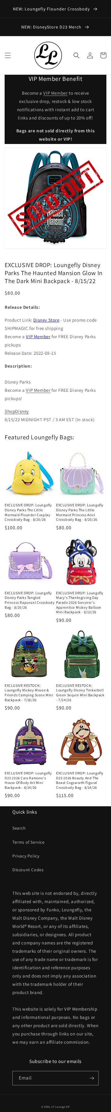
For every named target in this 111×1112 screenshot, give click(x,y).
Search (19, 828)
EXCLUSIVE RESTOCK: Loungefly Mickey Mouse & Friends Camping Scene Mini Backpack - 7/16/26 (29, 692)
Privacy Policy (25, 856)
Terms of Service (28, 842)
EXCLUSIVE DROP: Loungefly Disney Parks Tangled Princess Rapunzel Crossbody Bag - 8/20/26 (30, 600)
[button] (7, 55)
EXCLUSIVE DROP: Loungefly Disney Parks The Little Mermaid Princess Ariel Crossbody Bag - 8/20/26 (80, 512)
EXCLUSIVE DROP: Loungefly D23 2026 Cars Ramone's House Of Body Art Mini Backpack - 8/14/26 (28, 780)
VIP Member (55, 93)
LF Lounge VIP (60, 1106)
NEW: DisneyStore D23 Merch (52, 27)
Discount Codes (27, 869)
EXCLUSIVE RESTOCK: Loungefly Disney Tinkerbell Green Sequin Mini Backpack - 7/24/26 (80, 692)
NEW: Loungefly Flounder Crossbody (52, 9)
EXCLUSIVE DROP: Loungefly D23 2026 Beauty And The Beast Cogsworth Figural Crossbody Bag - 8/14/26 (80, 780)
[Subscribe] (91, 1078)
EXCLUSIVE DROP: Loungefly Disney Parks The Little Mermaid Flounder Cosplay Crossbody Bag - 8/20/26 (28, 512)
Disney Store (46, 320)
